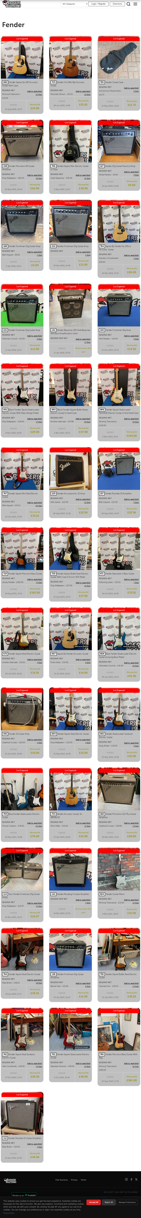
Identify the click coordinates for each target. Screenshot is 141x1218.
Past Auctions (61, 1180)
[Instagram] (126, 1179)
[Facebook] (131, 1179)
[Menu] (135, 4)
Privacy (74, 1180)
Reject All (109, 1202)
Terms (83, 1180)
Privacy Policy (8, 1213)
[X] (136, 1179)
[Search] (128, 4)
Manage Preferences (127, 1202)
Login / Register (98, 4)
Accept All (93, 1202)
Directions (117, 4)
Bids (39, 95)
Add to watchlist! (34, 91)
